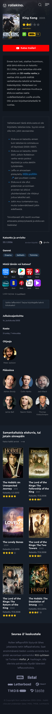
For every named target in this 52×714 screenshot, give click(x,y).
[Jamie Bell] (9, 406)
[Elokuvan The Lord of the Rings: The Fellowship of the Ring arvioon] (39, 474)
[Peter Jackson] (9, 355)
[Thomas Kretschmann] (42, 406)
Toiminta (33, 255)
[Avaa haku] (40, 5)
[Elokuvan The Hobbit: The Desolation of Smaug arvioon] (39, 589)
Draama (8, 255)
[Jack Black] (42, 384)
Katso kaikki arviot (11, 442)
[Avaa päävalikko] (47, 5)
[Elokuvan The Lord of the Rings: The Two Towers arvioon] (39, 532)
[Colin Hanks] (26, 384)
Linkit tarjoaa (8, 294)
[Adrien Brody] (9, 384)
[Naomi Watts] (26, 406)
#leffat (22, 659)
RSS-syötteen (42, 655)
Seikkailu (20, 255)
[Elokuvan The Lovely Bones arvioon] (13, 531)
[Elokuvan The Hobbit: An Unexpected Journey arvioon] (13, 472)
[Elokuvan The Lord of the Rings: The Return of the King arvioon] (13, 590)
